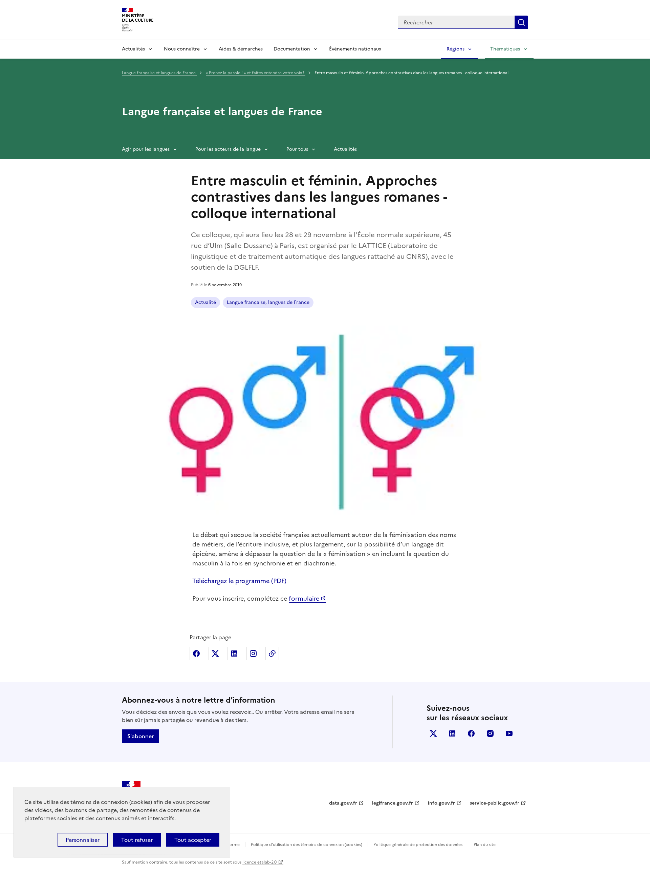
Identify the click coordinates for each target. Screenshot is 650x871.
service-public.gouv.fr (494, 803)
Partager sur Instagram (253, 653)
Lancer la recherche (521, 22)
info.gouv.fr (441, 803)
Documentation (292, 49)
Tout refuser (137, 840)
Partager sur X (215, 653)
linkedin (452, 733)
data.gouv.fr (343, 803)
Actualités (133, 49)
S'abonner (140, 736)
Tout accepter (192, 840)
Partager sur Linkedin (234, 653)
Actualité (205, 302)
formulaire (304, 598)
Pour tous (297, 149)
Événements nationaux (355, 49)
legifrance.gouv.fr (392, 803)
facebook (471, 733)
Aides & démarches (241, 49)
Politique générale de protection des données (417, 845)
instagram (490, 733)
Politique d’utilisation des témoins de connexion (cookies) (306, 845)
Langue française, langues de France (268, 302)
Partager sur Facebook (196, 653)
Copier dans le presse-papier (272, 653)
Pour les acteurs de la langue (228, 149)
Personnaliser (83, 840)
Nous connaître (182, 49)
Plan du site (485, 845)
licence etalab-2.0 (259, 862)
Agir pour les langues (146, 149)
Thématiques (505, 49)
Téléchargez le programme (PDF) (239, 580)
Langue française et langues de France (159, 73)
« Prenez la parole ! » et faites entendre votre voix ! (255, 73)
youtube (509, 733)
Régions (455, 49)
